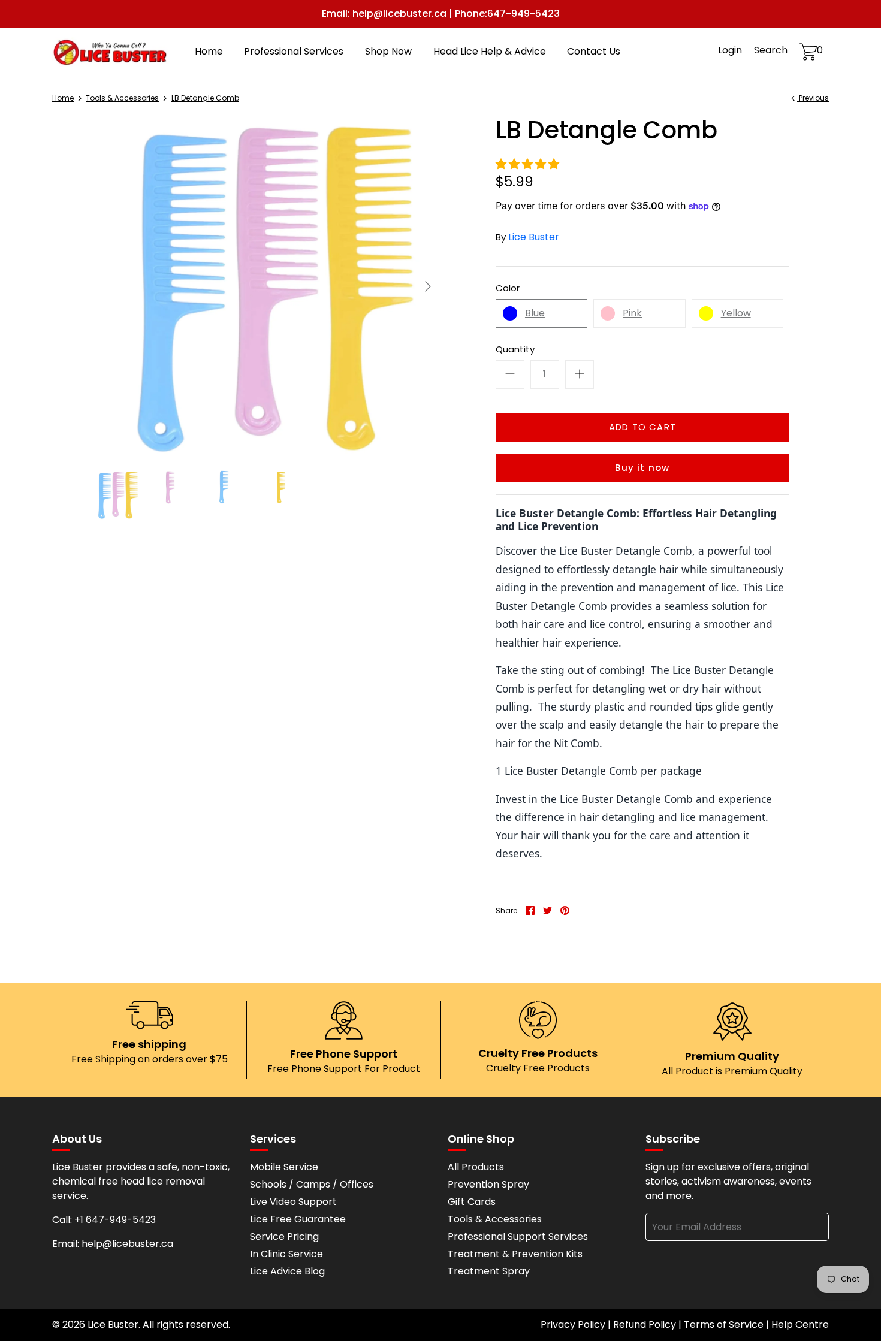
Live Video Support (293, 1202)
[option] (267, 286)
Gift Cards (472, 1202)
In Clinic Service (286, 1254)
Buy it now (642, 467)
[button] (529, 164)
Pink (632, 313)
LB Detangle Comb (205, 98)
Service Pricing (284, 1236)
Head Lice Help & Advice (489, 51)
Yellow (736, 313)
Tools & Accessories (122, 98)
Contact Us (593, 51)
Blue (535, 313)
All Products (476, 1167)
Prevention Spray (488, 1184)
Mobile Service (284, 1167)
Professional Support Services (518, 1236)
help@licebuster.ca (127, 1244)
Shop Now (388, 51)
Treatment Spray (489, 1271)
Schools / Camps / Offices (311, 1184)
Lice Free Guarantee (298, 1219)
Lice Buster (533, 237)
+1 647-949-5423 (115, 1220)
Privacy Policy (573, 1324)
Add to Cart (642, 427)
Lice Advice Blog (287, 1271)
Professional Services (293, 51)
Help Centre (800, 1324)
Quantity (515, 349)
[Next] (428, 286)
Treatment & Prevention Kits (515, 1254)
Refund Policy (644, 1324)
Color (508, 288)
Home (209, 51)
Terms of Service (724, 1324)
